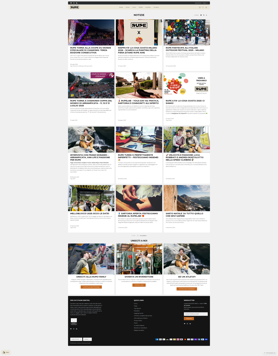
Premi (135, 323)
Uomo (134, 7)
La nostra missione (139, 325)
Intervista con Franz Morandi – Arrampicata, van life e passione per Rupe (90, 157)
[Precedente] (106, 3)
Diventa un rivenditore (140, 328)
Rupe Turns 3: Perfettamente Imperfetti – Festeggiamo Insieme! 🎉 (138, 157)
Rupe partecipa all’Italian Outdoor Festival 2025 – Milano (185, 49)
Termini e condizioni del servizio (143, 315)
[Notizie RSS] (206, 15)
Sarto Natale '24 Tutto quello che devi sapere (184, 214)
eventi (90, 66)
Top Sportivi (137, 308)
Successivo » (143, 235)
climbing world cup (83, 66)
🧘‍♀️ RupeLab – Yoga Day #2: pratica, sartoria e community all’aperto (138, 101)
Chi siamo (156, 7)
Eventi (170, 120)
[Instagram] (73, 3)
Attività (141, 7)
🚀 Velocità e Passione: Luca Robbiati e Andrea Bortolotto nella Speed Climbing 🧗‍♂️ (185, 157)
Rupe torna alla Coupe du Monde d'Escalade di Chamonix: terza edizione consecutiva (90, 50)
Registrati (189, 318)
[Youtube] (71, 3)
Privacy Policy (138, 320)
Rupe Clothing (77, 343)
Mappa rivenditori (139, 330)
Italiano (204, 3)
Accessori (148, 7)
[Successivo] (172, 3)
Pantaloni (137, 311)
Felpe (135, 306)
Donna (127, 7)
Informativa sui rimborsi (140, 318)
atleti (74, 178)
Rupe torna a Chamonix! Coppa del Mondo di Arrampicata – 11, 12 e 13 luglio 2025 (91, 103)
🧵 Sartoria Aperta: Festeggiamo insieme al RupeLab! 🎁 (138, 214)
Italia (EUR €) (198, 3)
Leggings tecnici (138, 313)
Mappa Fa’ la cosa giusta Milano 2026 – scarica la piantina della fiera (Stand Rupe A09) (137, 50)
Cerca (135, 303)
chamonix (75, 66)
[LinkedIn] (76, 3)
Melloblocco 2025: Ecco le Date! (89, 213)
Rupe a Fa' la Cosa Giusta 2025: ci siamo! (185, 101)
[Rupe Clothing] (74, 7)
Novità (121, 7)
